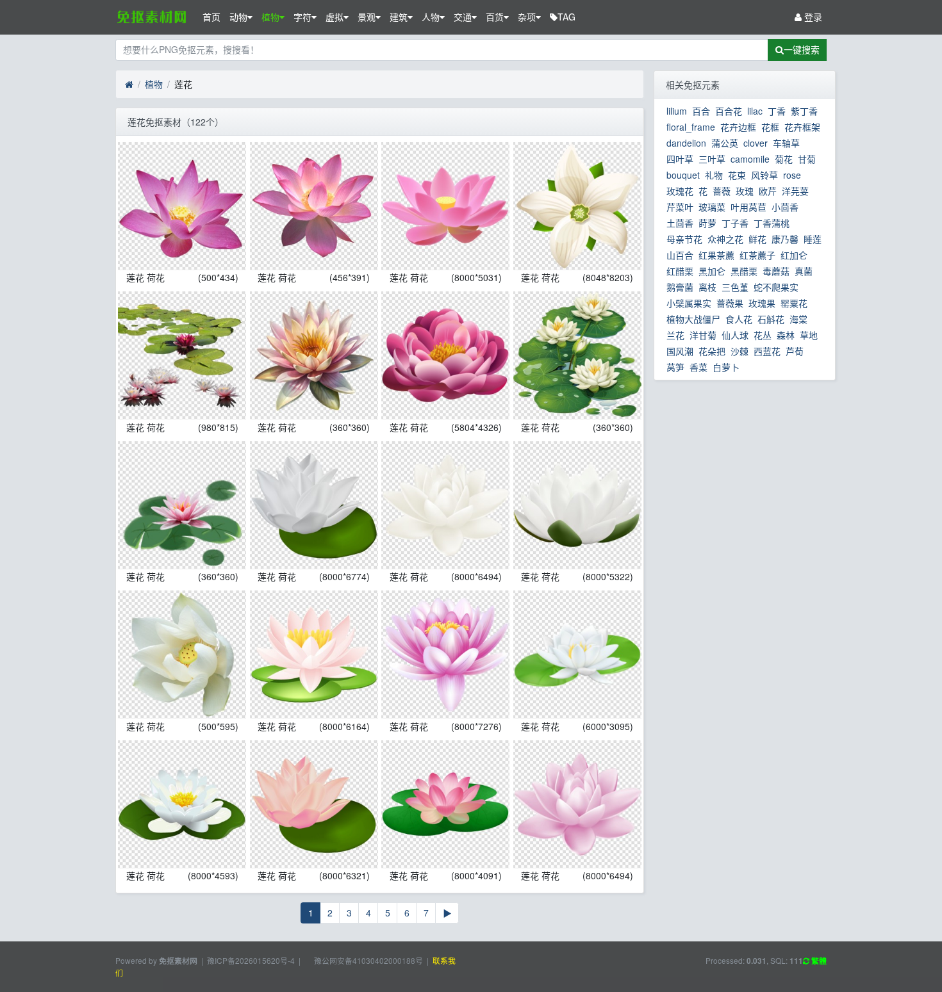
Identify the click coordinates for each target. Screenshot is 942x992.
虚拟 (334, 16)
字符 (302, 16)
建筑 (399, 16)
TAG (566, 16)
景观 (367, 16)
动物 (238, 16)
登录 (812, 16)
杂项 (527, 16)
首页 (211, 16)
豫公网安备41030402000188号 (367, 960)
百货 (495, 16)
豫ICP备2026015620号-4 (251, 960)
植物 (270, 16)
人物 (431, 16)
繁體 (818, 960)
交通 (463, 16)
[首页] (129, 84)
